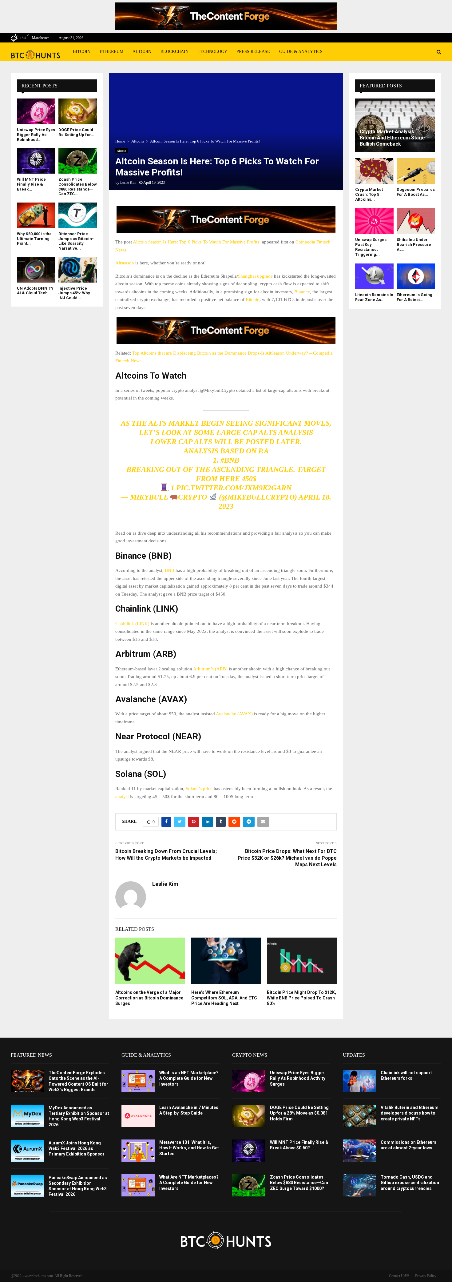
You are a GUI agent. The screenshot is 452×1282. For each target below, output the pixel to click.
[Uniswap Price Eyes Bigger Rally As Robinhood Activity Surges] (36, 111)
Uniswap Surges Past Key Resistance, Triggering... (371, 247)
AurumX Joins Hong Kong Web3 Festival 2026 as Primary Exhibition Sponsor (77, 1148)
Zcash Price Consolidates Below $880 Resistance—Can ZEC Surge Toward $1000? (299, 1183)
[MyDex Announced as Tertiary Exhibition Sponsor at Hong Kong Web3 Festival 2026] (27, 1116)
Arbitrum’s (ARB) (210, 668)
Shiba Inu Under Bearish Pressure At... (414, 244)
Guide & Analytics (301, 51)
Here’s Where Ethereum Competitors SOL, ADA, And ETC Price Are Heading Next (224, 998)
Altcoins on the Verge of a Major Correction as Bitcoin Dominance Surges (149, 998)
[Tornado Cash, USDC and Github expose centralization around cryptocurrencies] (359, 1185)
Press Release (253, 51)
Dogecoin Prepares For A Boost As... (416, 192)
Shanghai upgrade (255, 276)
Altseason (124, 262)
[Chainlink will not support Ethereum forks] (359, 1081)
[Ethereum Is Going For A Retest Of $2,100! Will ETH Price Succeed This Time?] (416, 276)
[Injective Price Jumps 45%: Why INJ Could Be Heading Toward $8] (77, 270)
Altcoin (142, 51)
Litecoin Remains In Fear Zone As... (374, 297)
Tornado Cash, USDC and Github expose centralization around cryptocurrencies (410, 1183)
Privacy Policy (425, 1276)
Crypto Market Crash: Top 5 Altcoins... (369, 194)
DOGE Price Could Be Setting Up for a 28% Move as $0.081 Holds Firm (299, 1113)
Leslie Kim (128, 182)
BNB (169, 570)
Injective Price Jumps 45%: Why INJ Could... (74, 293)
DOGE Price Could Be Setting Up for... (76, 132)
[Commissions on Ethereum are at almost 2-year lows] (359, 1150)
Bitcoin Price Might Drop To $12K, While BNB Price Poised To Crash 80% (301, 998)
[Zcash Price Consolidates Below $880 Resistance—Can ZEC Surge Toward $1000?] (77, 161)
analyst (122, 796)
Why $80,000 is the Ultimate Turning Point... (34, 238)
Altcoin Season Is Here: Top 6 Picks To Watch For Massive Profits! (197, 241)
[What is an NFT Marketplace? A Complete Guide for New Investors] (138, 1081)
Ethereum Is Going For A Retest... (414, 297)
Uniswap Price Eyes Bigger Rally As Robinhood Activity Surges (297, 1078)
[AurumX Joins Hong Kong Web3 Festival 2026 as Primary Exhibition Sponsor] (27, 1151)
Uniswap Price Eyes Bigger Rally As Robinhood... (36, 134)
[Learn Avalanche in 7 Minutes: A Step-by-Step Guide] (138, 1116)
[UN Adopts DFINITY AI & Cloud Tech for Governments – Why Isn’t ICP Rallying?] (36, 270)
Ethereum (111, 51)
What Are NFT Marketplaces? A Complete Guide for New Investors (189, 1183)
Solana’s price (199, 788)
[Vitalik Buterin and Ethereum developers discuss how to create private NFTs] (359, 1116)
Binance (302, 291)
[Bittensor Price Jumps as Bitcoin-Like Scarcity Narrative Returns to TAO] (77, 215)
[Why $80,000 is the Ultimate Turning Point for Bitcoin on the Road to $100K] (36, 215)
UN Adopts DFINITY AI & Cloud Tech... (35, 290)
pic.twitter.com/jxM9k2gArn (233, 488)
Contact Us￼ (399, 1276)
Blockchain (174, 51)
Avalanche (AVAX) (234, 713)
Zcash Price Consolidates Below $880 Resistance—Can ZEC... (77, 186)
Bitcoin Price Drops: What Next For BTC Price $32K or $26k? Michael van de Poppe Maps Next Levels (287, 857)
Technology (212, 51)
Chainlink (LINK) (132, 623)
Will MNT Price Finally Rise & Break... (31, 184)
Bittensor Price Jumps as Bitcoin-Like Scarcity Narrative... (76, 241)
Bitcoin (81, 51)
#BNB (229, 460)
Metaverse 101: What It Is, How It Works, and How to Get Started (189, 1148)
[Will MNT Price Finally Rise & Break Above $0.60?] (36, 161)
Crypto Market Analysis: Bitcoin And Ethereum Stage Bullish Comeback (392, 138)
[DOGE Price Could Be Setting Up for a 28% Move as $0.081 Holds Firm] (77, 111)
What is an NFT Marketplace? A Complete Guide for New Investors (189, 1078)
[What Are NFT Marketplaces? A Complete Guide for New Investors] (138, 1185)
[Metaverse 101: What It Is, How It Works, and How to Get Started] (138, 1150)
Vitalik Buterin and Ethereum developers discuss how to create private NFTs (409, 1113)
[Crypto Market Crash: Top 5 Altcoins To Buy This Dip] (374, 170)
